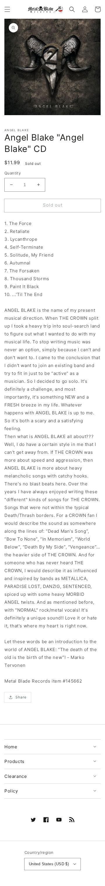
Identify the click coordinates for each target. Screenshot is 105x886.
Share (21, 697)
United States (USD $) (49, 864)
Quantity (12, 173)
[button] (7, 9)
